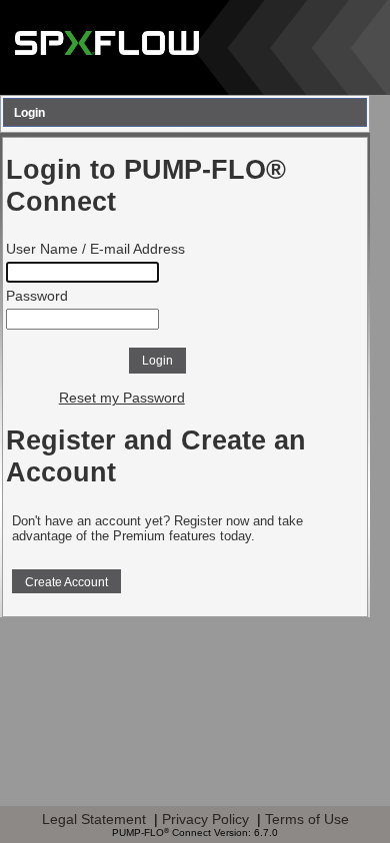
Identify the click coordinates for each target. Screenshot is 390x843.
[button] (157, 361)
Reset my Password (122, 398)
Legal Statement (94, 819)
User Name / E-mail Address (95, 249)
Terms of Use (307, 819)
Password (37, 296)
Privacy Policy (205, 819)
